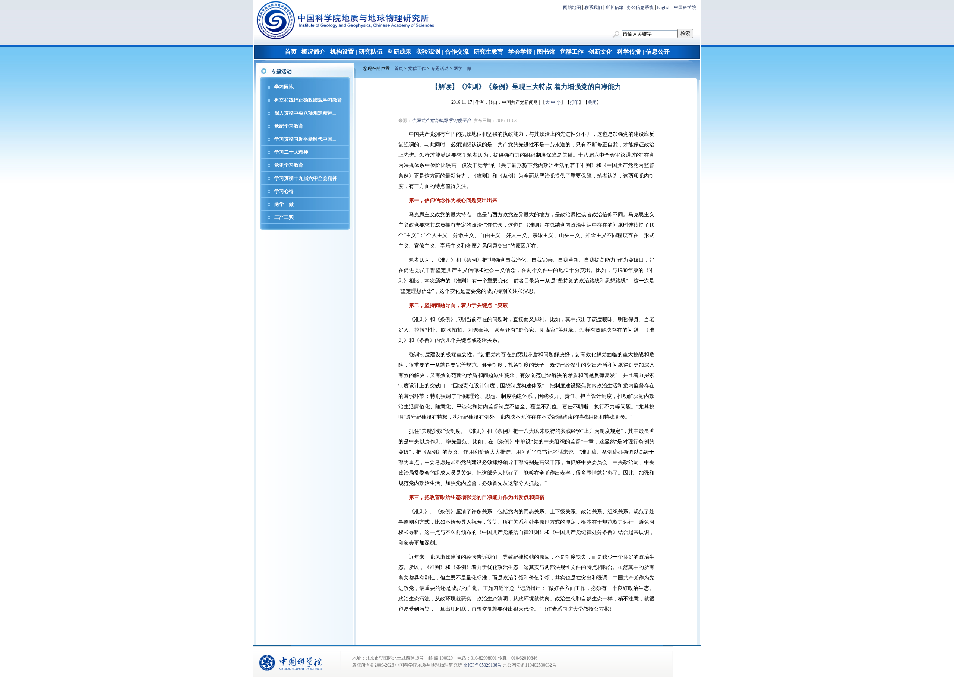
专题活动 (440, 68)
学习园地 (284, 87)
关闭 (592, 102)
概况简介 (313, 51)
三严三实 (284, 217)
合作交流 (457, 51)
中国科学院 (685, 7)
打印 (574, 102)
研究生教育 (488, 51)
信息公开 (658, 51)
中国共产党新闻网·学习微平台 (441, 120)
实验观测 (428, 51)
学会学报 (520, 51)
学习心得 (284, 191)
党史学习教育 (288, 165)
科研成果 (399, 51)
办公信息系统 (640, 7)
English (663, 7)
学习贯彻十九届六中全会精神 (305, 178)
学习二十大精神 (291, 152)
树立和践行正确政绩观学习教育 (308, 100)
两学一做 (284, 204)
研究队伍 (371, 51)
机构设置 (342, 51)
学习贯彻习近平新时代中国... (305, 139)
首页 (291, 51)
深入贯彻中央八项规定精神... (305, 113)
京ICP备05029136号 (482, 665)
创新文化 (600, 51)
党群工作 (572, 51)
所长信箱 (614, 7)
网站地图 (572, 7)
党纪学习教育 (288, 126)
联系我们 (593, 7)
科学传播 (629, 51)
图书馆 (546, 51)
